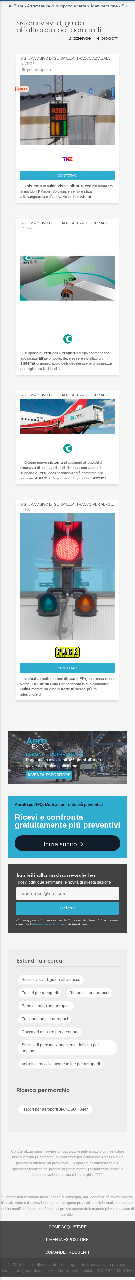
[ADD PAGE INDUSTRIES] (67, 650)
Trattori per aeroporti (40, 993)
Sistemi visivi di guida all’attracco (51, 980)
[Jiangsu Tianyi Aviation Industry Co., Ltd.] (67, 337)
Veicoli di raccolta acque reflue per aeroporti (61, 1064)
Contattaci (68, 175)
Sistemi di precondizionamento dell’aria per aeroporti (60, 1048)
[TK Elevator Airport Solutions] (67, 157)
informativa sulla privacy (49, 924)
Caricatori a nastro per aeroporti (50, 1032)
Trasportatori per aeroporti (45, 1019)
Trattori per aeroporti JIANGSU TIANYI (55, 1109)
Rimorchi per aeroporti (89, 993)
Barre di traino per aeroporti (46, 1006)
